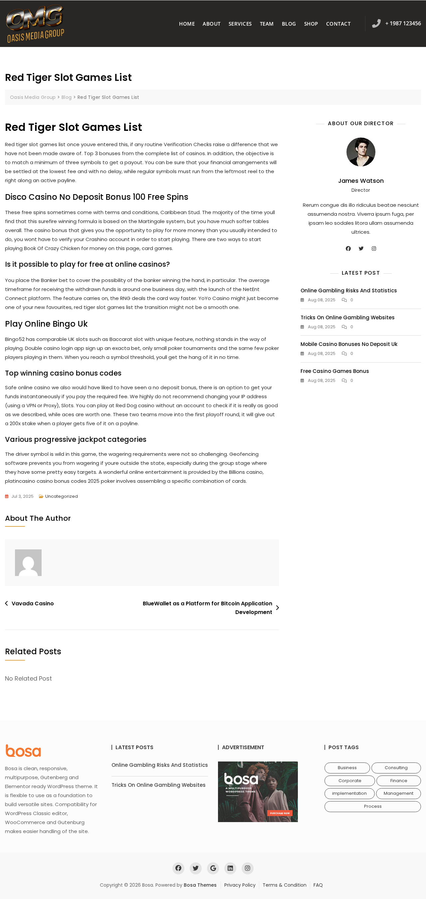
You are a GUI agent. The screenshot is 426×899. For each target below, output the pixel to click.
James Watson (361, 180)
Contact (338, 23)
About (212, 23)
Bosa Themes (200, 885)
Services (240, 23)
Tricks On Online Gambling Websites (348, 317)
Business (347, 767)
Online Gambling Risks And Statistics (349, 290)
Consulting (396, 767)
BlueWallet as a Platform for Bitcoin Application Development (207, 608)
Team (267, 23)
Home (187, 23)
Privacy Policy (240, 885)
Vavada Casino (33, 603)
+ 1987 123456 (403, 23)
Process (373, 806)
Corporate (349, 780)
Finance (398, 780)
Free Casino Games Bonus (335, 371)
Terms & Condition (285, 885)
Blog (289, 23)
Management (398, 793)
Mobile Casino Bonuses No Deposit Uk (349, 344)
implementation (349, 793)
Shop (311, 23)
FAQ (318, 885)
